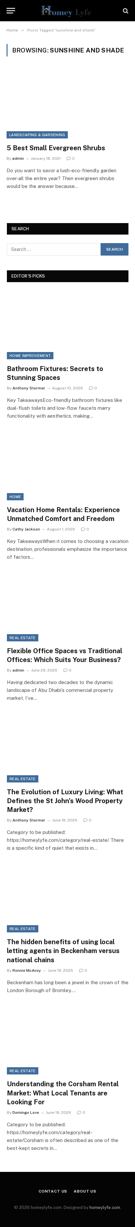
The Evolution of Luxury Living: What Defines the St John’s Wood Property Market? (65, 801)
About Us (85, 1191)
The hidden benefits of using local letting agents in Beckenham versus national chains (63, 951)
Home (15, 497)
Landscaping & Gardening (37, 135)
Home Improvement (30, 356)
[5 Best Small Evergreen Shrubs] (67, 104)
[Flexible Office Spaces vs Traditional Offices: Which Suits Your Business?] (67, 607)
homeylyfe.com (104, 1207)
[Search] (125, 10)
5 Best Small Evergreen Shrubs (56, 148)
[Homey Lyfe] (67, 10)
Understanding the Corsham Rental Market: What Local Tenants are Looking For (63, 1093)
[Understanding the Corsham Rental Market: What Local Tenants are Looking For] (67, 1040)
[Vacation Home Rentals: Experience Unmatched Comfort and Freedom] (67, 466)
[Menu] (11, 10)
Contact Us (53, 1191)
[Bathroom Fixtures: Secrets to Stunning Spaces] (67, 325)
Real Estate (23, 638)
